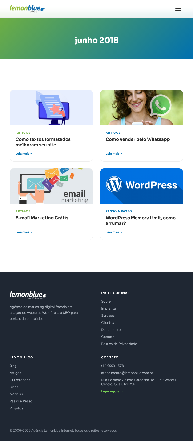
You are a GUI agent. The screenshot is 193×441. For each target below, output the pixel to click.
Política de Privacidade (119, 344)
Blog (13, 366)
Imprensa (108, 308)
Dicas (14, 387)
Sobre (106, 301)
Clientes (107, 322)
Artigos (15, 373)
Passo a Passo (21, 401)
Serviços (108, 315)
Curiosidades (20, 380)
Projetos (16, 408)
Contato (108, 337)
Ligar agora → (112, 391)
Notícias (16, 394)
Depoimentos (111, 330)
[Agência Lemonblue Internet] (27, 9)
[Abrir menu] (178, 9)
